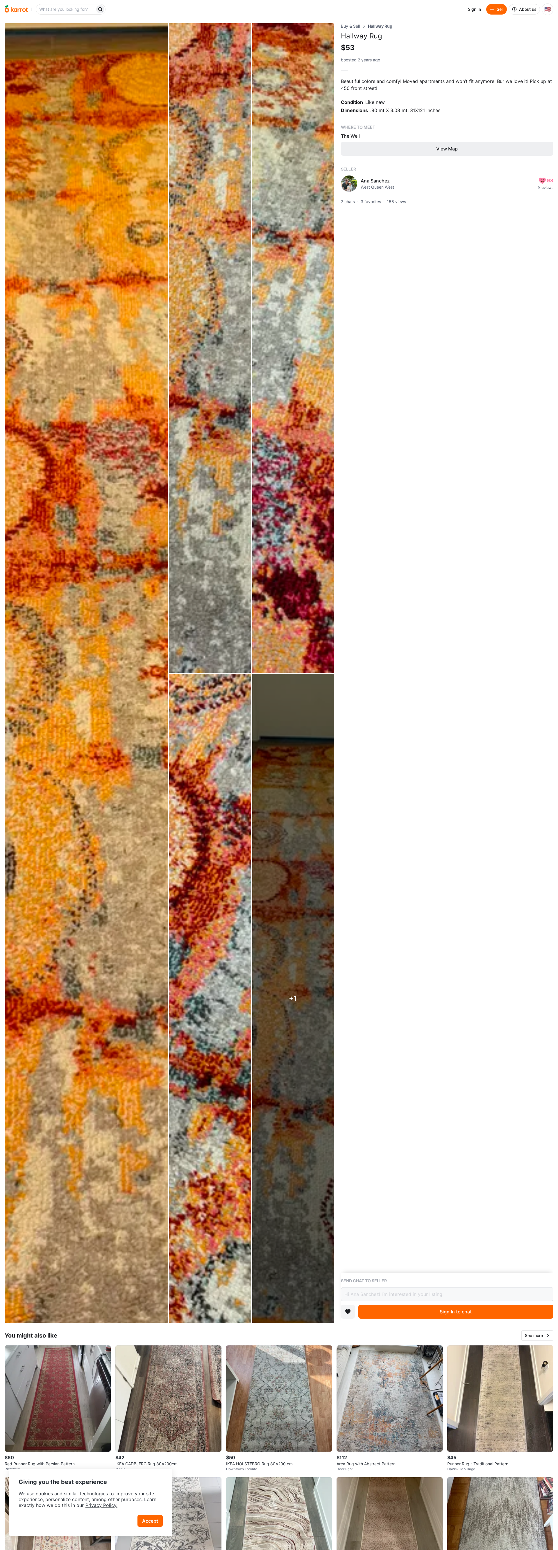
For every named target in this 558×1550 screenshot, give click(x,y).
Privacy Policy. (101, 1505)
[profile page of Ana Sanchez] (349, 183)
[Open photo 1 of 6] (86, 673)
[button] (537, 1335)
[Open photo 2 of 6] (210, 348)
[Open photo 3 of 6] (293, 348)
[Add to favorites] (348, 1312)
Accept (150, 1521)
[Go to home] (16, 9)
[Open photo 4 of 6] (210, 999)
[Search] (100, 9)
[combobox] (66, 9)
